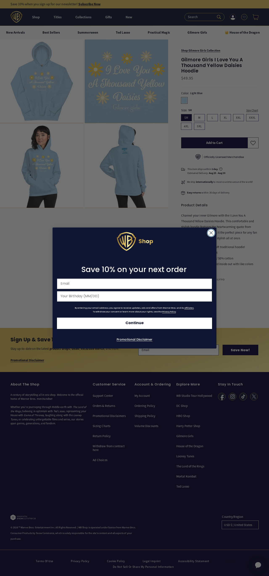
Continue (134, 323)
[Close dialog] (211, 233)
